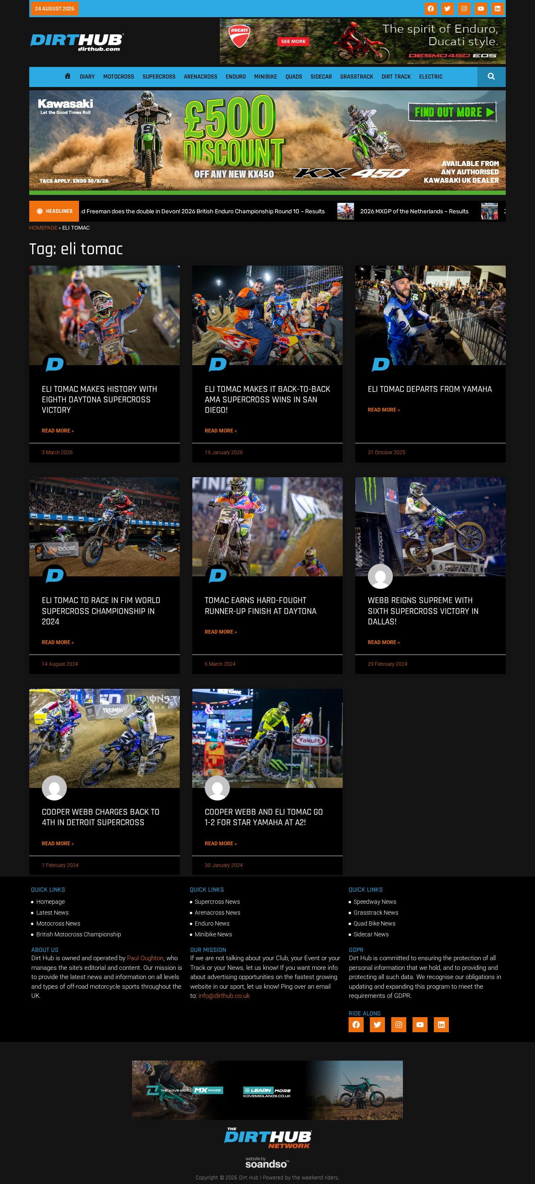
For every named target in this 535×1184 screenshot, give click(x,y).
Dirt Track (396, 77)
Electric (431, 77)
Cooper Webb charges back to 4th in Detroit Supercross (101, 817)
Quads (293, 77)
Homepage (43, 228)
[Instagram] (464, 9)
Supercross (159, 77)
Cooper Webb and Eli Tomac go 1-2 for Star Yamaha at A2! (264, 817)
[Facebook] (431, 9)
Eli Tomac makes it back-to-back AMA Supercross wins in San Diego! (267, 400)
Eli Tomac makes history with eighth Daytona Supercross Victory (99, 400)
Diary (87, 77)
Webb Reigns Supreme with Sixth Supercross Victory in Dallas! (423, 611)
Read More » (58, 431)
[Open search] (491, 76)
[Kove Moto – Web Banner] (267, 1118)
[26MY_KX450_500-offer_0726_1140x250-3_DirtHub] (267, 193)
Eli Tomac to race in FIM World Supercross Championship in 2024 (101, 611)
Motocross (118, 77)
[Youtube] (481, 9)
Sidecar (321, 77)
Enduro (236, 77)
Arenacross (200, 77)
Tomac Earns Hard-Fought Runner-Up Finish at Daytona (260, 605)
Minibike (265, 77)
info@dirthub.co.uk (224, 996)
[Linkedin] (498, 9)
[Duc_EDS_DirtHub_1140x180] (363, 62)
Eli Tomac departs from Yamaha (430, 389)
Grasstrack (356, 77)
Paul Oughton (145, 958)
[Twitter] (447, 9)
